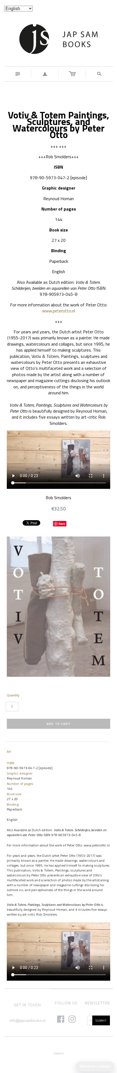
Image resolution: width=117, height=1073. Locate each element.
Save (62, 524)
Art (9, 751)
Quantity (13, 695)
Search (59, 1053)
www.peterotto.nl (58, 310)
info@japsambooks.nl (27, 1020)
